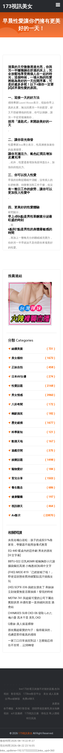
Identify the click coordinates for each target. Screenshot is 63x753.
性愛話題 (33, 385)
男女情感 (33, 395)
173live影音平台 (32, 693)
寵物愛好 (33, 469)
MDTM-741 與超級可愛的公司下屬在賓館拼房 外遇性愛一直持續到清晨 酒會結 (31, 602)
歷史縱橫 (33, 422)
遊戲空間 (33, 450)
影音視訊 (16, 693)
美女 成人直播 (51, 693)
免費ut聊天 (28, 698)
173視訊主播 (32, 713)
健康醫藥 (33, 496)
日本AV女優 (33, 376)
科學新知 (33, 432)
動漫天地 (33, 441)
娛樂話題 (33, 459)
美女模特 (33, 358)
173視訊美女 (25, 733)
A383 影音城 (23, 708)
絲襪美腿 (33, 348)
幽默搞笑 (33, 413)
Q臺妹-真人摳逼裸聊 (20, 624)
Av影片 (33, 515)
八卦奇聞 (33, 404)
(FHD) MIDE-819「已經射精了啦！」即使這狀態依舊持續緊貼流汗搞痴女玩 (31, 577)
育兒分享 (33, 478)
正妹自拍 (33, 367)
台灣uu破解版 (12, 698)
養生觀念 (33, 487)
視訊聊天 (33, 506)
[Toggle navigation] (57, 4)
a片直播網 (16, 713)
